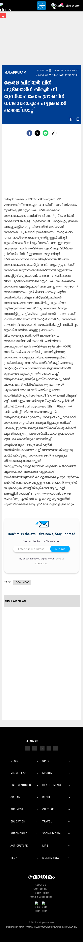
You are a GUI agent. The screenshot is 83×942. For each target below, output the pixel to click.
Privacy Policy (40, 892)
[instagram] (42, 747)
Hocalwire (70, 927)
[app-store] (45, 907)
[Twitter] (37, 133)
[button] (5, 5)
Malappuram (15, 72)
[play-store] (38, 907)
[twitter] (35, 747)
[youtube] (49, 747)
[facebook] (29, 133)
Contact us (40, 888)
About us (40, 884)
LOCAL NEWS (22, 582)
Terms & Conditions (40, 896)
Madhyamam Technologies (35, 927)
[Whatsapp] (46, 133)
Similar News (15, 601)
